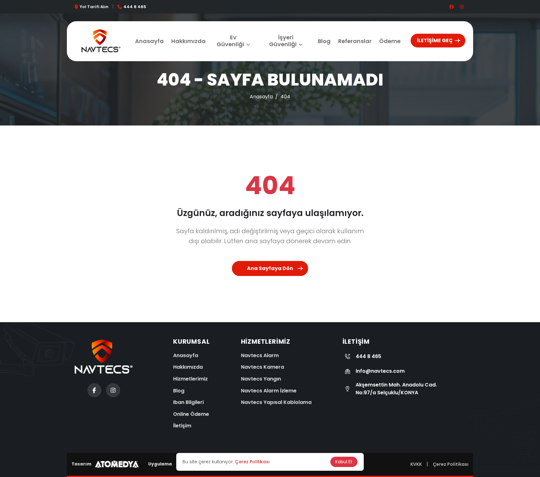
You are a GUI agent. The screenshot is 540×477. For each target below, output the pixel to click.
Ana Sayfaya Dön (270, 268)
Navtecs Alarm (260, 355)
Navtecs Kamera (262, 367)
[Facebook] (12, 459)
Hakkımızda (188, 41)
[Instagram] (12, 436)
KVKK (416, 464)
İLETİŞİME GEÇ (435, 40)
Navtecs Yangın (261, 378)
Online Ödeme (191, 414)
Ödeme (390, 41)
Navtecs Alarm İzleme (269, 390)
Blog (324, 41)
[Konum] (12, 413)
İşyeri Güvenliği (283, 40)
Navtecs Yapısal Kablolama (276, 402)
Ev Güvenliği (230, 40)
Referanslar (355, 41)
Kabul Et (343, 462)
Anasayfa (149, 41)
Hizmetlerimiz (190, 378)
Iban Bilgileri (188, 402)
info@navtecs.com (380, 371)
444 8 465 (134, 7)
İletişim (182, 425)
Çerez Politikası (450, 464)
